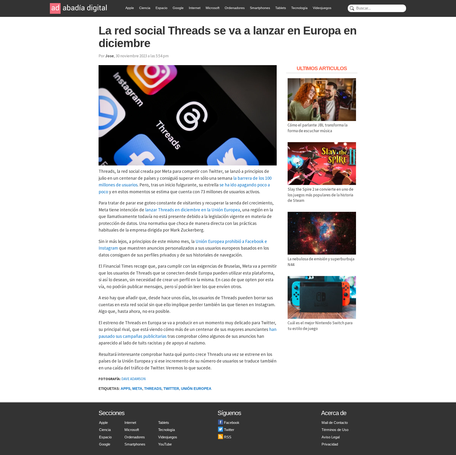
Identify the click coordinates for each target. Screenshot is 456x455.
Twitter (171, 389)
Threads (153, 389)
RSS (227, 437)
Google (178, 8)
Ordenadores (235, 8)
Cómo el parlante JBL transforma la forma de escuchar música (317, 127)
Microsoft (212, 8)
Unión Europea (196, 389)
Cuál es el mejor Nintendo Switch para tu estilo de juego (320, 325)
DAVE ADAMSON (133, 379)
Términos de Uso (335, 430)
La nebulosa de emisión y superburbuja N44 (321, 261)
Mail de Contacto (335, 423)
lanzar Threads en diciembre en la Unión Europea (192, 210)
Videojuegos (322, 8)
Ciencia (144, 8)
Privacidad (330, 444)
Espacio (161, 8)
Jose (109, 55)
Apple (129, 8)
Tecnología (299, 8)
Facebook (231, 423)
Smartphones (260, 8)
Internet (194, 8)
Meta (137, 389)
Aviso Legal (331, 437)
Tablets (280, 8)
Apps (125, 389)
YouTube (165, 444)
